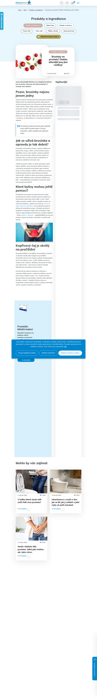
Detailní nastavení (48, 353)
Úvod (19, 10)
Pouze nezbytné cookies (27, 353)
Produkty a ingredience (36, 10)
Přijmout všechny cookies (70, 353)
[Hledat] (62, 3)
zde (65, 347)
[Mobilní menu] (78, 3)
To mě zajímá (26, 360)
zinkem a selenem (27, 215)
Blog (25, 10)
